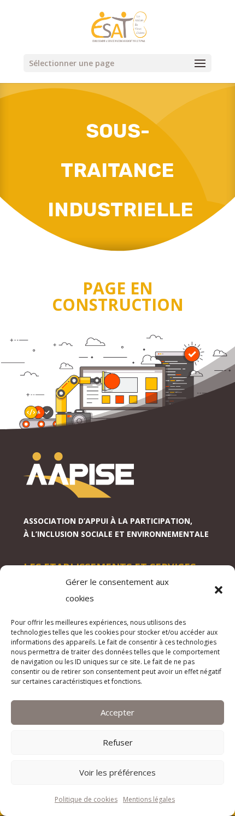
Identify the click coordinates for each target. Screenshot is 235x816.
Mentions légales (149, 799)
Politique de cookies (86, 799)
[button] (218, 589)
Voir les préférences (117, 772)
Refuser (118, 742)
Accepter (117, 712)
